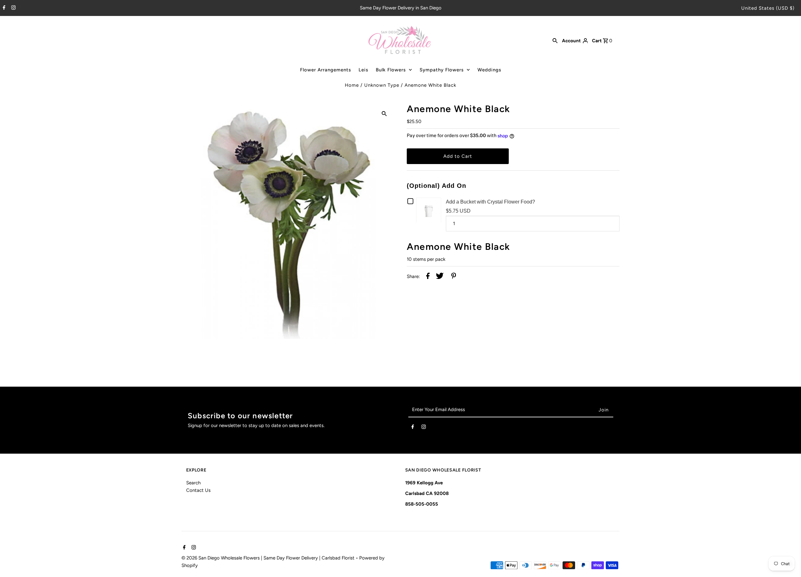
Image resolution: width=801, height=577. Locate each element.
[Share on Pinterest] (453, 277)
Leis (363, 70)
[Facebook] (3, 8)
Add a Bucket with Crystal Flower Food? (490, 201)
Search (193, 483)
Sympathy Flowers (442, 70)
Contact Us (198, 490)
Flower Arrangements (325, 70)
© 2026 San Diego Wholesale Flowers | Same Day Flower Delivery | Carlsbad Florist (268, 558)
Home (352, 85)
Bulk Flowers (391, 70)
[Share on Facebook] (428, 277)
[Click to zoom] (384, 113)
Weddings (489, 70)
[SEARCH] (555, 40)
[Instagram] (13, 8)
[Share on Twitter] (440, 277)
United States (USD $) (767, 8)
